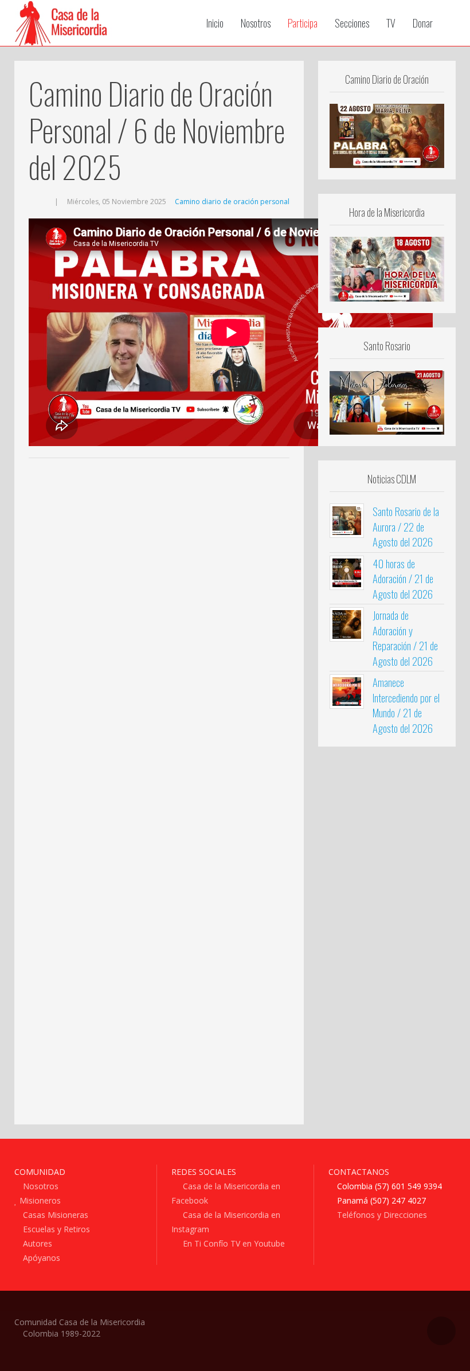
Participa (303, 22)
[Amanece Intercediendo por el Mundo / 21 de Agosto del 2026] (346, 690)
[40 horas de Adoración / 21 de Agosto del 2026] (346, 571)
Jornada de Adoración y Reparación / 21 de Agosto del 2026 (405, 637)
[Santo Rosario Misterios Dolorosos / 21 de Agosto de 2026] (387, 401)
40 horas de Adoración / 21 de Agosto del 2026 (403, 578)
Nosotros (256, 22)
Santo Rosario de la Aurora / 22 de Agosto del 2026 (406, 526)
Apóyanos (40, 1257)
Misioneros (39, 1200)
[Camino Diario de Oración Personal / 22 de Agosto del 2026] (387, 134)
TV (390, 22)
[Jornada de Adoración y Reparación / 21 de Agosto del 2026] (346, 623)
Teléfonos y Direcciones (381, 1214)
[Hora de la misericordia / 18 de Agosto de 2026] (387, 268)
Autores (36, 1243)
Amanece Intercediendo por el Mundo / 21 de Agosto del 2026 (406, 704)
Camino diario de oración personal (232, 201)
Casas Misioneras (54, 1214)
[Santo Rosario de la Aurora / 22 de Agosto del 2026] (346, 520)
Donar (423, 22)
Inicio (215, 22)
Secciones (352, 22)
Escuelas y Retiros (55, 1229)
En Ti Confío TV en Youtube (233, 1243)
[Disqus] (159, 636)
